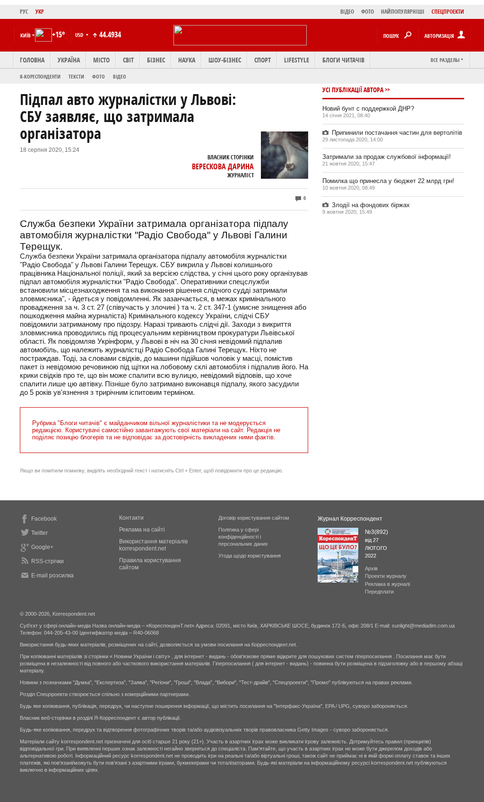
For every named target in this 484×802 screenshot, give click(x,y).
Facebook (44, 518)
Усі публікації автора (352, 89)
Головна (32, 59)
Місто (101, 59)
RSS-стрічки (47, 561)
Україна (69, 59)
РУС (24, 12)
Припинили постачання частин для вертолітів (397, 132)
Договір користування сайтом (253, 518)
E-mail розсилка (52, 575)
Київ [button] (25, 35)
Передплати (379, 591)
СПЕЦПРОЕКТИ (448, 12)
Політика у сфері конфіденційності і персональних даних (243, 537)
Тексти (76, 76)
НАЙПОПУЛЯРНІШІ (402, 12)
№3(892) (376, 532)
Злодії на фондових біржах (371, 205)
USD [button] (80, 34)
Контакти (131, 517)
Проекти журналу (385, 576)
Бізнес (156, 59)
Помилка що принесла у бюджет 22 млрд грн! (388, 180)
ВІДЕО (347, 12)
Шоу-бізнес (224, 59)
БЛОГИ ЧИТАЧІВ (343, 59)
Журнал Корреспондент (350, 518)
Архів (371, 568)
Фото (98, 76)
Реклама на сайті (142, 529)
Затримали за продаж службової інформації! (386, 156)
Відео (119, 76)
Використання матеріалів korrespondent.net (153, 545)
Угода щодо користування (249, 555)
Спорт (262, 59)
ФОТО (367, 12)
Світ (128, 59)
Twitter (39, 533)
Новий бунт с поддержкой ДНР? (368, 108)
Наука (186, 59)
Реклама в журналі (387, 584)
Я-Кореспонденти (40, 76)
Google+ (42, 547)
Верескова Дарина (223, 166)
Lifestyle (296, 59)
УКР (39, 12)
